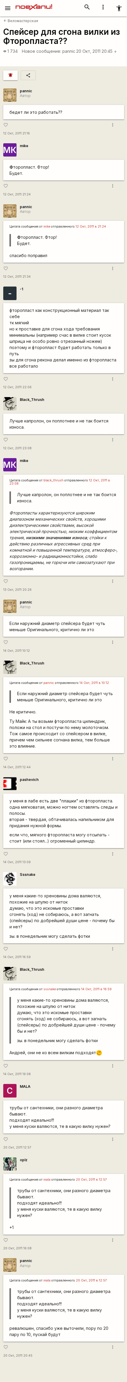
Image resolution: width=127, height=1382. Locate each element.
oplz (23, 1160)
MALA (25, 1086)
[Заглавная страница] (34, 4)
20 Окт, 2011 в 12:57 (91, 1180)
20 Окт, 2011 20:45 (96, 51)
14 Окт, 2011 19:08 (17, 1074)
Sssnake (27, 874)
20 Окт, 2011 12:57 (17, 1147)
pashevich (29, 779)
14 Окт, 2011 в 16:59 (96, 989)
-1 (21, 289)
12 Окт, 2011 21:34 (17, 277)
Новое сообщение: (41, 51)
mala (47, 1180)
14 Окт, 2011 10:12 (16, 651)
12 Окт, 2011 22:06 (17, 387)
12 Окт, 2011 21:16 (16, 133)
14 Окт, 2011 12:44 (17, 767)
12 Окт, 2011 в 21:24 (91, 226)
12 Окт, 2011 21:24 (17, 194)
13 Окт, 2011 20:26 (17, 590)
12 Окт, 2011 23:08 (17, 448)
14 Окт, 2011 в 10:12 (94, 683)
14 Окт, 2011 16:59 (17, 957)
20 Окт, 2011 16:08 (17, 1248)
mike (24, 146)
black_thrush (53, 480)
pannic (68, 51)
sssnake (49, 989)
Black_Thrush (32, 399)
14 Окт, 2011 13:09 (17, 862)
